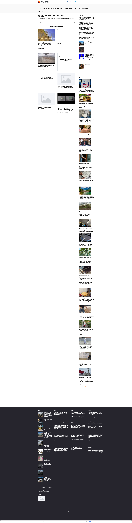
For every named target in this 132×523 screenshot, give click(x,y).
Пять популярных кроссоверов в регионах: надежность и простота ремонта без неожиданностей (48, 472)
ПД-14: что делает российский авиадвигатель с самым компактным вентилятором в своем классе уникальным (47, 444)
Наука (39, 8)
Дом (79, 8)
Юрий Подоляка (41, 5)
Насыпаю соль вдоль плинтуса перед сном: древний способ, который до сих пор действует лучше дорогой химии (86, 166)
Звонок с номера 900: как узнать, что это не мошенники (86, 135)
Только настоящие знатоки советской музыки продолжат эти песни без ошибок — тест (61, 418)
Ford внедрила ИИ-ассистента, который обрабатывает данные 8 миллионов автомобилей (86, 28)
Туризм (39, 494)
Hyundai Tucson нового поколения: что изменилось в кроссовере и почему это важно (48, 465)
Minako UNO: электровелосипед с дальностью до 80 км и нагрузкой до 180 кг (48, 428)
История (71, 8)
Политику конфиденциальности (56, 509)
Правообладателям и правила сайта (45, 487)
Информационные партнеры (43, 491)
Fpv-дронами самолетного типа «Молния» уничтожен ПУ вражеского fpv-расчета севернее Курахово (46, 67)
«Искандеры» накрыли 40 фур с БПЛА (89, 42)
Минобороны (70, 5)
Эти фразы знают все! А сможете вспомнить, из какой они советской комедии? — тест (61, 432)
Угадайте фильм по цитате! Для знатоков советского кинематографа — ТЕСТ (78, 440)
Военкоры (49, 5)
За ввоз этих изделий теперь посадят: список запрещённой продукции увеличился (86, 316)
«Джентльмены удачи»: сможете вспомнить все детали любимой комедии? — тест (60, 413)
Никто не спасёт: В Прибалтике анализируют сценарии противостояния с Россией (46, 79)
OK (90, 521)
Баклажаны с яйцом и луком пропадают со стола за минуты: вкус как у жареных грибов (86, 105)
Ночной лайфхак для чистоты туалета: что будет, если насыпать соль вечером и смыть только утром (86, 121)
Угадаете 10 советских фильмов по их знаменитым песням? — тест (61, 441)
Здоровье (65, 8)
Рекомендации (41, 488)
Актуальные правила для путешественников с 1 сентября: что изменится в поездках (85, 284)
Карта (55, 5)
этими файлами (85, 521)
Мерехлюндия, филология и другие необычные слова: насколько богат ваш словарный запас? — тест (78, 426)
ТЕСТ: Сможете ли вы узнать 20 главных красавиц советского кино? (78, 413)
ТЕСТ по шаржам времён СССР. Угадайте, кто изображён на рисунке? (77, 448)
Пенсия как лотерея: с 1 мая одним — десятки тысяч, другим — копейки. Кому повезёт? (66, 58)
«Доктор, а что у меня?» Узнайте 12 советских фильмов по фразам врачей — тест (61, 444)
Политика (60, 5)
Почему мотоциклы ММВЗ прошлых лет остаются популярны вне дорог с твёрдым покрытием (48, 414)
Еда (61, 8)
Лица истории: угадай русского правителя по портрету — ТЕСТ (77, 444)
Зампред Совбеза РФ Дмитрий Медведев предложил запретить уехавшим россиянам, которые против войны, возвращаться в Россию (89, 58)
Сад (75, 8)
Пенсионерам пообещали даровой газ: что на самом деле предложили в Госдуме (86, 244)
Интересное (49, 8)
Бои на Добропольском (88, 48)
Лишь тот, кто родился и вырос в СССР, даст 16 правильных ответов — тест (61, 455)
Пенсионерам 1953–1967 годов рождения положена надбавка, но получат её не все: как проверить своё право (86, 332)
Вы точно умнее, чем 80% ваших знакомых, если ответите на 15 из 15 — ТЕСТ (78, 421)
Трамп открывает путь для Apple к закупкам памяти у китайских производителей (86, 73)
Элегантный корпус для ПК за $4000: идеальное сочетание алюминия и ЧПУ (86, 33)
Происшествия (84, 8)
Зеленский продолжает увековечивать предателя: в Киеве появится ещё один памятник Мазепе (89, 67)
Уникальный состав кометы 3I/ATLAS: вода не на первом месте (86, 38)
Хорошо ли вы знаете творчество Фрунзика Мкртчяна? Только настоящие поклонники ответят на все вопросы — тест (61, 427)
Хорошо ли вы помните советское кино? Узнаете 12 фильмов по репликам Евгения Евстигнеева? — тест (61, 450)
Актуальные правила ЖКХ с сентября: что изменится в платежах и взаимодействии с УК (86, 182)
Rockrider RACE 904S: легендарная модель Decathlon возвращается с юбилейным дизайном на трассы (48, 458)
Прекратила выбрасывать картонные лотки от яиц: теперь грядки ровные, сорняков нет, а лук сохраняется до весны (85, 214)
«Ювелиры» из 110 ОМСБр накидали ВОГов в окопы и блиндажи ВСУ (44, 107)
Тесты (86, 5)
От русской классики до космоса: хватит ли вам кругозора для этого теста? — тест (78, 417)
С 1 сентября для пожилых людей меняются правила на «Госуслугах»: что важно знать (86, 90)
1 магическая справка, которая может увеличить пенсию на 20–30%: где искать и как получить (86, 363)
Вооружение (56, 8)
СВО (65, 5)
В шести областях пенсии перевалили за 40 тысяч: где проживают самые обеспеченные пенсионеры (86, 348)
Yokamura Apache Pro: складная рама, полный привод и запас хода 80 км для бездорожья (48, 451)
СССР (82, 5)
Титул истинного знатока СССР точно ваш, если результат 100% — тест (61, 422)
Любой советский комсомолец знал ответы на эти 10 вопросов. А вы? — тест (61, 436)
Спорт (43, 8)
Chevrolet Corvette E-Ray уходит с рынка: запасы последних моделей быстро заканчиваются (48, 421)
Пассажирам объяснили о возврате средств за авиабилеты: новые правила (86, 230)
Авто (90, 5)
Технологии (40, 11)
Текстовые (77, 5)
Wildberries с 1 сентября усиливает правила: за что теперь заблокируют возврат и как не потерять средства (86, 379)
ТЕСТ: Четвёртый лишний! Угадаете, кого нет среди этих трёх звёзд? (78, 452)
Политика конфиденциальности (44, 490)
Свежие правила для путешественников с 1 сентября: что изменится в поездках (85, 277)
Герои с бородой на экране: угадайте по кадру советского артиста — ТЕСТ (77, 431)
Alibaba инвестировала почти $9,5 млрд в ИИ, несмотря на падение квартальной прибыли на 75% (86, 23)
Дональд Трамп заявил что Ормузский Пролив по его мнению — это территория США (86, 149)
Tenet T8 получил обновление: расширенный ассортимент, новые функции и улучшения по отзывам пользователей (48, 435)
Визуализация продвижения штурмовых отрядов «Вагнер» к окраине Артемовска (65, 87)
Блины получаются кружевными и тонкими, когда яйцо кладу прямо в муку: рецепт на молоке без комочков (86, 300)
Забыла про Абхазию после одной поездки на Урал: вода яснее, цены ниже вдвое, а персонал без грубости (86, 198)
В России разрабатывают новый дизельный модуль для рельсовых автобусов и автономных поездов (48, 480)
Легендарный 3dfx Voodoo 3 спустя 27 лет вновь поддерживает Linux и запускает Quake (86, 18)
